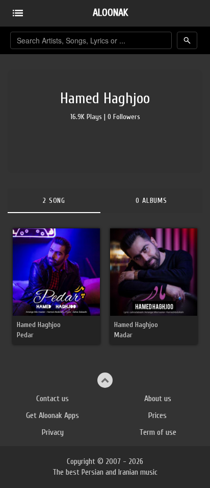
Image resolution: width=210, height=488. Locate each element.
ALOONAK (110, 12)
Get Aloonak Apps (52, 415)
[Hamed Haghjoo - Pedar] (56, 271)
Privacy (53, 432)
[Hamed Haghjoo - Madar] (153, 271)
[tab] (54, 201)
